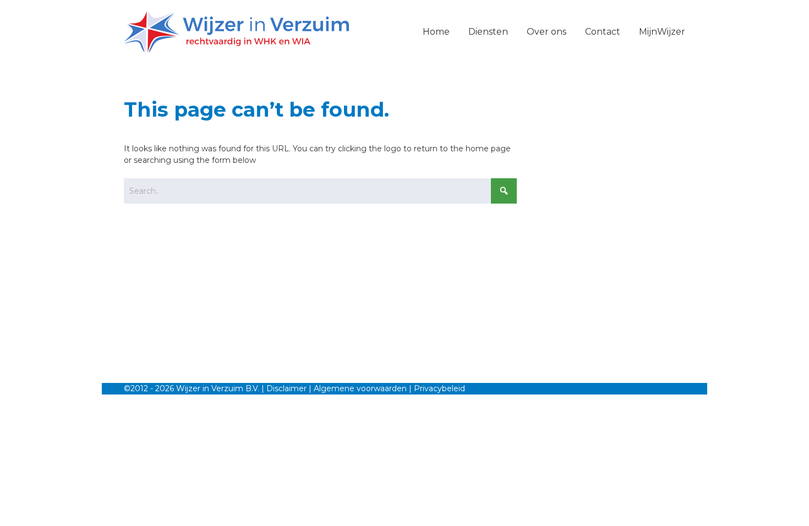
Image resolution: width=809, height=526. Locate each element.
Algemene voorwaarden (360, 388)
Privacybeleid (439, 388)
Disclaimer (286, 388)
